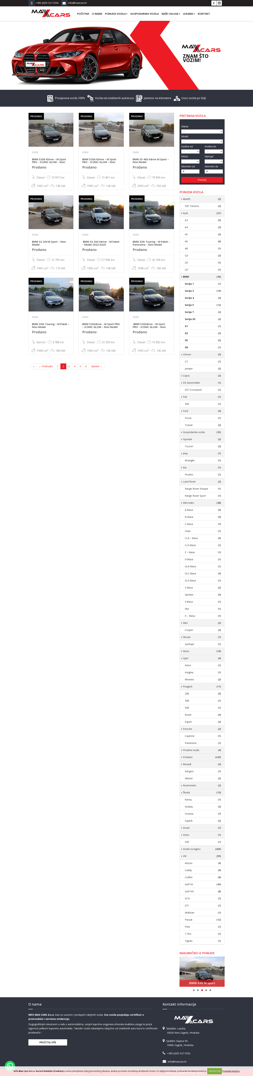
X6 (203, 347)
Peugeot (202, 686)
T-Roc (203, 933)
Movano (203, 679)
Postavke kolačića (231, 1071)
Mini (202, 623)
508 (203, 707)
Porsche (202, 728)
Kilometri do (211, 166)
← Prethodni (46, 366)
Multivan (203, 912)
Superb (203, 820)
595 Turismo (203, 206)
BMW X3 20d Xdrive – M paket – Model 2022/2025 (100, 243)
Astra (203, 665)
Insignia (203, 672)
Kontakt (204, 13)
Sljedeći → (97, 366)
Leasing (188, 13)
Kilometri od (188, 166)
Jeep (202, 453)
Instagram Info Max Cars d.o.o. (219, 3)
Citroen (202, 354)
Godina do (210, 146)
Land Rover (202, 481)
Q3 (203, 255)
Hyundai (202, 439)
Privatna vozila (202, 750)
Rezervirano (202, 785)
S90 (203, 842)
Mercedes (202, 502)
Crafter (203, 877)
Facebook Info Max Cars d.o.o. (214, 3)
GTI (203, 905)
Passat (203, 919)
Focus (203, 418)
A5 (203, 234)
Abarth (202, 199)
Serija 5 (203, 305)
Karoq (203, 799)
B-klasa (203, 517)
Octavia (203, 813)
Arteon (203, 863)
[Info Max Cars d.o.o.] (51, 10)
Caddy (203, 870)
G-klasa (203, 559)
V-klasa (203, 601)
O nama (97, 13)
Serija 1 (203, 283)
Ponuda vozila (115, 13)
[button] (10, 1066)
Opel (202, 658)
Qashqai (203, 644)
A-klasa (203, 509)
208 (203, 693)
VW (202, 856)
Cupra (202, 375)
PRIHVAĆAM (214, 1071)
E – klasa (203, 552)
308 (203, 700)
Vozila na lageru (202, 849)
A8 (203, 248)
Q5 (203, 262)
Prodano (202, 757)
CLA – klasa (203, 538)
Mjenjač (209, 156)
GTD (203, 898)
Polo (203, 926)
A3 (203, 220)
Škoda (202, 792)
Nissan (202, 637)
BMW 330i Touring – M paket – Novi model (50, 325)
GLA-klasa (203, 566)
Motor (184, 156)
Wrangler (203, 460)
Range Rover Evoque (203, 488)
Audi (202, 213)
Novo (202, 651)
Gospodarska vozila (144, 13)
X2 (203, 333)
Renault (202, 764)
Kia (202, 467)
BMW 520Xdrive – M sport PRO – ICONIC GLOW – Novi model (101, 325)
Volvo (202, 834)
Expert (203, 721)
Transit (203, 425)
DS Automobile (202, 382)
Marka (184, 126)
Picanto (203, 474)
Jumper (203, 368)
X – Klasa (203, 615)
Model (184, 136)
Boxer (203, 714)
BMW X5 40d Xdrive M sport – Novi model (151, 161)
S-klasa (203, 587)
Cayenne (203, 736)
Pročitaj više (47, 1042)
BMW (202, 276)
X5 (203, 340)
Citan (203, 531)
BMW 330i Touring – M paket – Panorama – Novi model (151, 243)
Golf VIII (203, 891)
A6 (203, 241)
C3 (203, 361)
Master (203, 778)
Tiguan (203, 940)
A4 (203, 227)
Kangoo (203, 771)
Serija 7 (203, 312)
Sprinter (203, 594)
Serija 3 (203, 290)
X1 (203, 326)
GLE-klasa (203, 580)
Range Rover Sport (203, 495)
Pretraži (202, 179)
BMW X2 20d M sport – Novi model (49, 243)
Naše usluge (170, 13)
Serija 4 (203, 298)
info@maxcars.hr (177, 1061)
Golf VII (203, 884)
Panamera (203, 743)
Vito (203, 608)
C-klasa (203, 524)
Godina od (187, 146)
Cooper (203, 630)
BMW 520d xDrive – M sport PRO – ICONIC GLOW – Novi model (49, 162)
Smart (202, 827)
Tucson (203, 446)
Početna (83, 13)
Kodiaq (203, 806)
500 (203, 403)
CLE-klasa (203, 545)
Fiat (202, 396)
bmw (35, 152)
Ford (202, 411)
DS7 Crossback (203, 389)
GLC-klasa (203, 573)
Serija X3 (203, 319)
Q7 (203, 269)
